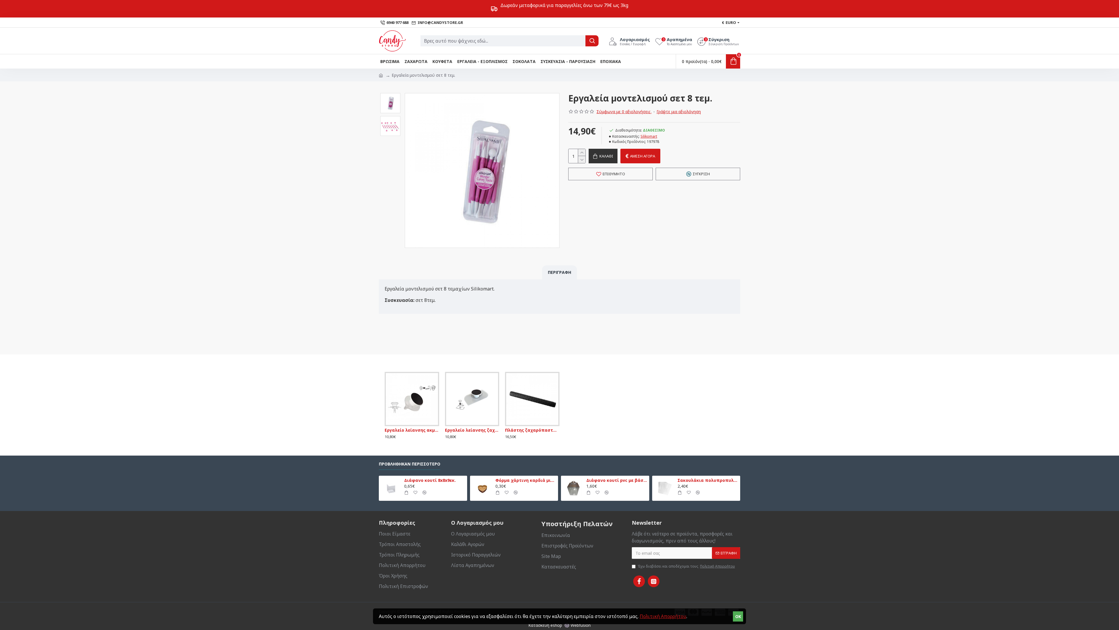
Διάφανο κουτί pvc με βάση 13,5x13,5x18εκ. (616, 480)
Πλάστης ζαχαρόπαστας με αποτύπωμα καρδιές (532, 430)
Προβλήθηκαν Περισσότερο (409, 464)
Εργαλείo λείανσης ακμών (412, 430)
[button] (390, 94)
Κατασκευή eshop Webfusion (559, 625)
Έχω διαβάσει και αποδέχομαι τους (686, 566)
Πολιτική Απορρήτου (663, 616)
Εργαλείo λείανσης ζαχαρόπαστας (472, 430)
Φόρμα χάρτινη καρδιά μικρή (525, 480)
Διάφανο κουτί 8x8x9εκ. (430, 480)
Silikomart (649, 136)
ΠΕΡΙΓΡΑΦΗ (559, 272)
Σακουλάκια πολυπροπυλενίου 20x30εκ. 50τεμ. (708, 480)
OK (738, 616)
